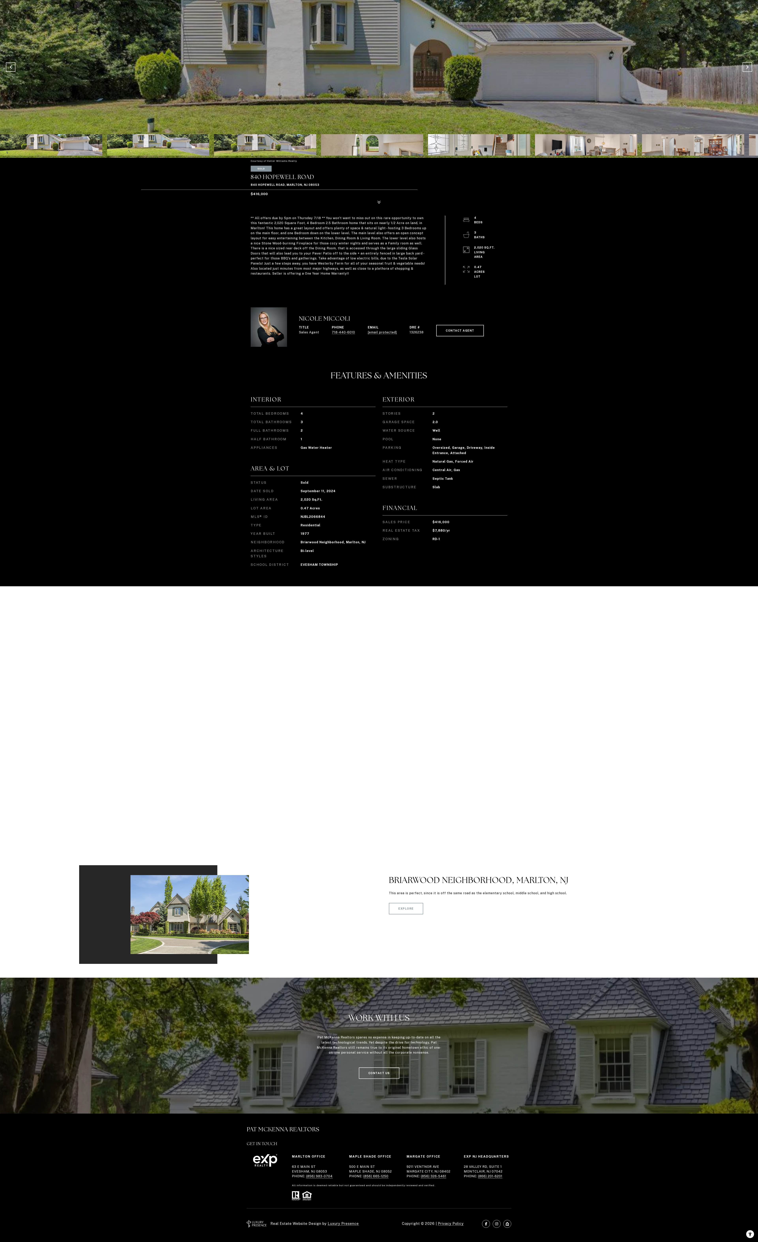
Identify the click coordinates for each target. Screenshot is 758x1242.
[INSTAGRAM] (497, 1224)
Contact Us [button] (379, 1073)
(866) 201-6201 (490, 1176)
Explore (406, 908)
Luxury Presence (343, 1223)
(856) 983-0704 (319, 1176)
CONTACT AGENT (460, 330)
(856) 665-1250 (375, 1176)
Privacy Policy (451, 1223)
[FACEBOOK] (486, 1224)
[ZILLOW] (507, 1224)
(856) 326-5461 (433, 1176)
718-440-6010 (343, 332)
